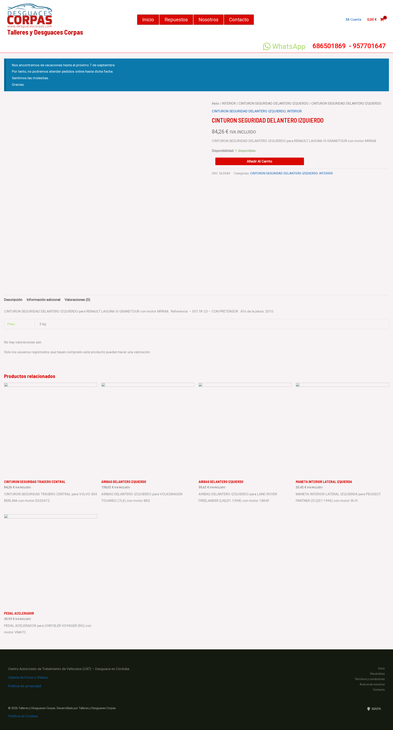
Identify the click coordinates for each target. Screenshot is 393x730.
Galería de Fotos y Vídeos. (28, 677)
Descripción (13, 300)
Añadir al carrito (259, 161)
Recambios (377, 673)
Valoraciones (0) (77, 300)
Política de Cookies (23, 716)
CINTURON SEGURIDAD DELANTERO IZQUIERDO (273, 103)
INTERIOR (229, 103)
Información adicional (43, 300)
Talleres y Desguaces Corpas (45, 32)
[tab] (13, 300)
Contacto (379, 689)
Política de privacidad (24, 686)
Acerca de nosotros (372, 684)
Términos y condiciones (370, 679)
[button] (148, 20)
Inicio (215, 103)
